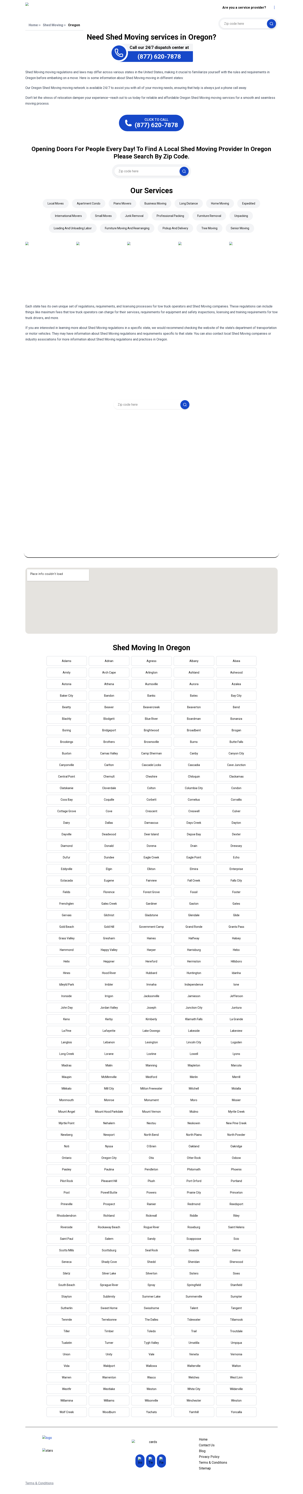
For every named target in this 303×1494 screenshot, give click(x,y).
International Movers (68, 215)
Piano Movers (122, 203)
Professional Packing (170, 215)
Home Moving (220, 203)
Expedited (248, 203)
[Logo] (61, 7)
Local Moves (56, 203)
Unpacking (241, 215)
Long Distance (189, 203)
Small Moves (103, 215)
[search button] (271, 23)
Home (33, 25)
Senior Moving (240, 228)
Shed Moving (53, 25)
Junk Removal (134, 215)
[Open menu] (274, 7)
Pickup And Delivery (175, 228)
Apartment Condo (88, 203)
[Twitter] (150, 1461)
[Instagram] (139, 1461)
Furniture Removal (209, 215)
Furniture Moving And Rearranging (127, 228)
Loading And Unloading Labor (73, 228)
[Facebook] (161, 1461)
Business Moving (155, 203)
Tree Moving (209, 228)
